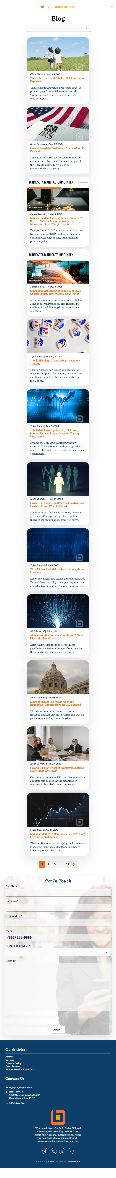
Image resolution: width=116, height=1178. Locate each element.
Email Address (13, 916)
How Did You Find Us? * (18, 946)
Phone (9, 931)
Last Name (11, 901)
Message (10, 961)
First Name (12, 886)
